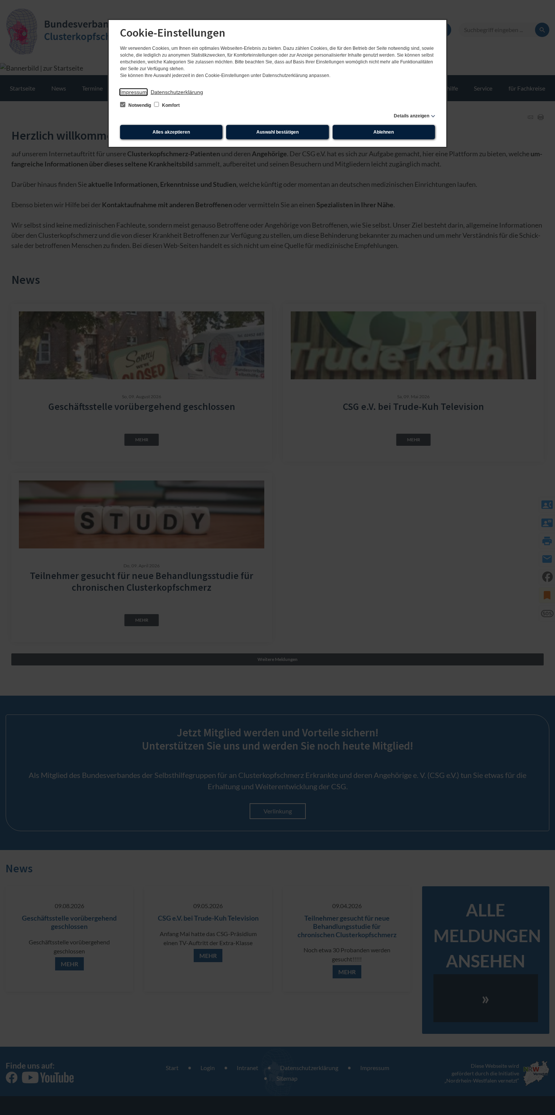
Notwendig (139, 105)
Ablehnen (383, 132)
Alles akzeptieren (171, 132)
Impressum (133, 92)
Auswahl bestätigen (277, 132)
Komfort (170, 105)
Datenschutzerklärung (177, 92)
